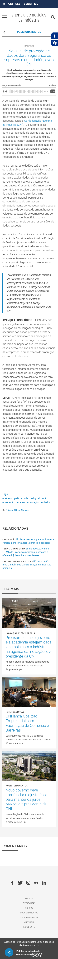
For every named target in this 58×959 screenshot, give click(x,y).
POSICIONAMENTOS (29, 32)
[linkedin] (44, 883)
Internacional (15, 712)
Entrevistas (29, 903)
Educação (10, 539)
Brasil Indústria (15, 548)
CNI (10, 3)
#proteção (8, 502)
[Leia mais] (29, 613)
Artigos (29, 908)
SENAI (28, 3)
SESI (18, 3)
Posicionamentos (17, 786)
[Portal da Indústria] (3, 4)
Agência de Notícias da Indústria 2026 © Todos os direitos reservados (29, 943)
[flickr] (36, 883)
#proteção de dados (38, 502)
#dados (21, 502)
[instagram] (28, 883)
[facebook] (12, 883)
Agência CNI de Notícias (17, 510)
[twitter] (20, 883)
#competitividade (18, 498)
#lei (4, 498)
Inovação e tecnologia (20, 633)
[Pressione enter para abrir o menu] (4, 17)
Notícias (29, 898)
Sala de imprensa (29, 917)
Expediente (29, 927)
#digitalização (39, 498)
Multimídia (29, 922)
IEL (36, 3)
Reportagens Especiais (18, 561)
